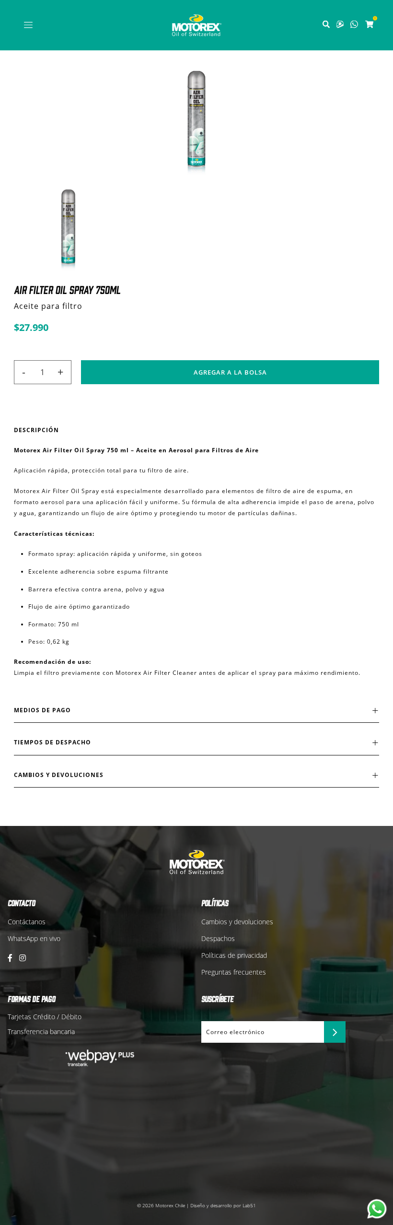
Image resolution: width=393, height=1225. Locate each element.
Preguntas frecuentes (233, 972)
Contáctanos (27, 921)
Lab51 (249, 1205)
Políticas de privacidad (234, 955)
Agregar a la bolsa (230, 372)
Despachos (218, 938)
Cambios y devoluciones (237, 921)
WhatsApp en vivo (34, 938)
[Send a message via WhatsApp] (377, 1209)
